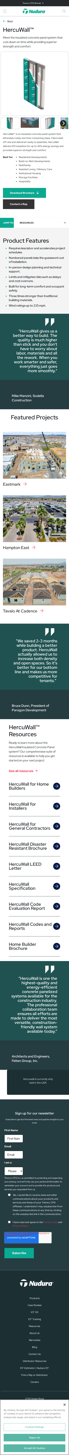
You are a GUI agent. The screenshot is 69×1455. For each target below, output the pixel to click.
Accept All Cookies (34, 1448)
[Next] (63, 123)
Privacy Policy (20, 1225)
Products (35, 1298)
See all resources (21, 771)
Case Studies (35, 1305)
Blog (34, 1347)
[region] (34, 1427)
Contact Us (35, 1354)
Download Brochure (22, 193)
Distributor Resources (34, 1361)
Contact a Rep (18, 204)
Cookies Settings (34, 1427)
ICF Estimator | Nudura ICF (34, 1368)
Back (10, 21)
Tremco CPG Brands (31, 3)
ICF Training (34, 1319)
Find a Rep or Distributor (34, 1375)
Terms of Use (50, 1222)
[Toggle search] (64, 11)
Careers (34, 1382)
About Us (34, 1333)
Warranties (34, 1340)
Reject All (34, 1437)
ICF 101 (34, 1312)
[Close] (65, 1405)
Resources (34, 1326)
